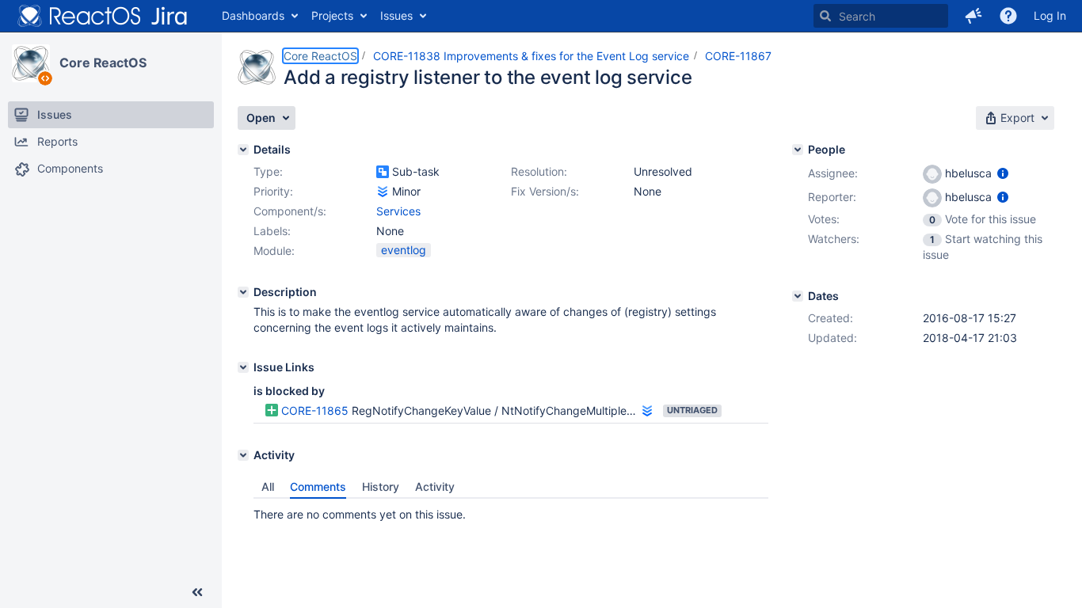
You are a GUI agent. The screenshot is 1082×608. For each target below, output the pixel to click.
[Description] (243, 292)
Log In (1050, 15)
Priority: (273, 191)
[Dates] (797, 296)
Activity (435, 486)
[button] (973, 16)
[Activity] (243, 455)
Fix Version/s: (545, 191)
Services (398, 211)
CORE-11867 (738, 56)
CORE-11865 (315, 410)
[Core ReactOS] (31, 63)
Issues (396, 15)
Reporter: (832, 196)
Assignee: (833, 173)
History (380, 486)
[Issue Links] (243, 367)
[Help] (1008, 16)
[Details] (243, 149)
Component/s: (289, 211)
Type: (268, 171)
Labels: (272, 231)
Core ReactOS (103, 62)
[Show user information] (1002, 173)
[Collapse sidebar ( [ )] (197, 592)
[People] (797, 149)
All (267, 486)
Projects (332, 15)
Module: (274, 250)
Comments (318, 486)
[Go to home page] (103, 16)
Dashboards (253, 15)
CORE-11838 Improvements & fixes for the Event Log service (531, 56)
